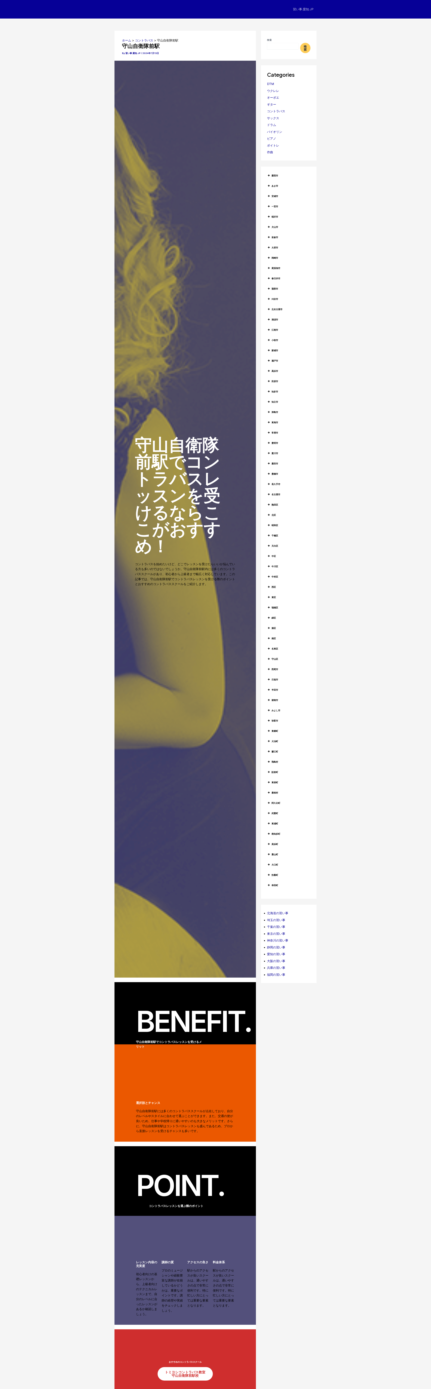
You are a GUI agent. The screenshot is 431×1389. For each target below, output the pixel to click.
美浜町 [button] (275, 844)
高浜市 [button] (275, 371)
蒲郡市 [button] (275, 288)
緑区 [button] (274, 617)
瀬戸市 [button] (275, 360)
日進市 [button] (275, 679)
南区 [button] (274, 638)
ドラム (271, 125)
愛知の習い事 (276, 954)
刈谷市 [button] (275, 299)
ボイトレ (273, 145)
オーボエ (273, 97)
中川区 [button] (275, 566)
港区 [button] (274, 628)
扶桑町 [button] (275, 875)
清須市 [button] (275, 319)
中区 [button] (274, 556)
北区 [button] (274, 515)
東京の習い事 (276, 933)
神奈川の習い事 (277, 940)
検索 (269, 39)
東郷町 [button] (275, 731)
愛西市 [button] (275, 175)
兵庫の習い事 (276, 968)
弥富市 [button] (275, 720)
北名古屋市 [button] (277, 309)
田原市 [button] (275, 381)
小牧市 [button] (275, 340)
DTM (270, 84)
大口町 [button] (275, 864)
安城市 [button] (275, 196)
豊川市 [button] (275, 453)
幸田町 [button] (275, 885)
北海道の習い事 (277, 913)
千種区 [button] (275, 535)
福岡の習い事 (276, 974)
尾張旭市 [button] (276, 268)
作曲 (270, 152)
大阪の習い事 (276, 961)
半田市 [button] (275, 689)
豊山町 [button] (275, 854)
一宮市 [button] (275, 206)
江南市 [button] (275, 329)
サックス (273, 118)
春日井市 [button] (276, 278)
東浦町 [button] (275, 823)
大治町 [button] (275, 741)
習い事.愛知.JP (303, 9)
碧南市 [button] (275, 700)
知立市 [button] (275, 401)
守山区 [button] (275, 659)
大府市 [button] (275, 247)
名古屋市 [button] (276, 494)
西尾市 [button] (275, 669)
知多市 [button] (275, 391)
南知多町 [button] (276, 833)
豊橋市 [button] (275, 473)
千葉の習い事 (276, 927)
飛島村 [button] (275, 761)
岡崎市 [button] (275, 257)
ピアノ (271, 138)
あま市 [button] (275, 185)
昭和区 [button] (275, 525)
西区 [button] (274, 587)
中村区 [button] (275, 576)
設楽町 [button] (275, 772)
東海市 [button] (275, 422)
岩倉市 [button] (275, 237)
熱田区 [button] (275, 504)
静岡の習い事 (276, 947)
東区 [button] (274, 597)
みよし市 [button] (276, 710)
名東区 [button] (275, 648)
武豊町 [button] (275, 813)
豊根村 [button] (275, 792)
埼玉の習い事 (276, 920)
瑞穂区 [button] (275, 607)
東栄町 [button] (275, 782)
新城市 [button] (275, 350)
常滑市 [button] (275, 432)
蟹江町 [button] (275, 751)
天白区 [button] (275, 545)
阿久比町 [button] (276, 803)
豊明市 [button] (275, 443)
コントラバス (276, 111)
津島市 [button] (275, 412)
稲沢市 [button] (275, 216)
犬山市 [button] (275, 227)
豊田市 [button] (275, 463)
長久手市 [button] (276, 484)
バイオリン (274, 132)
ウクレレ (273, 91)
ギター (271, 104)
